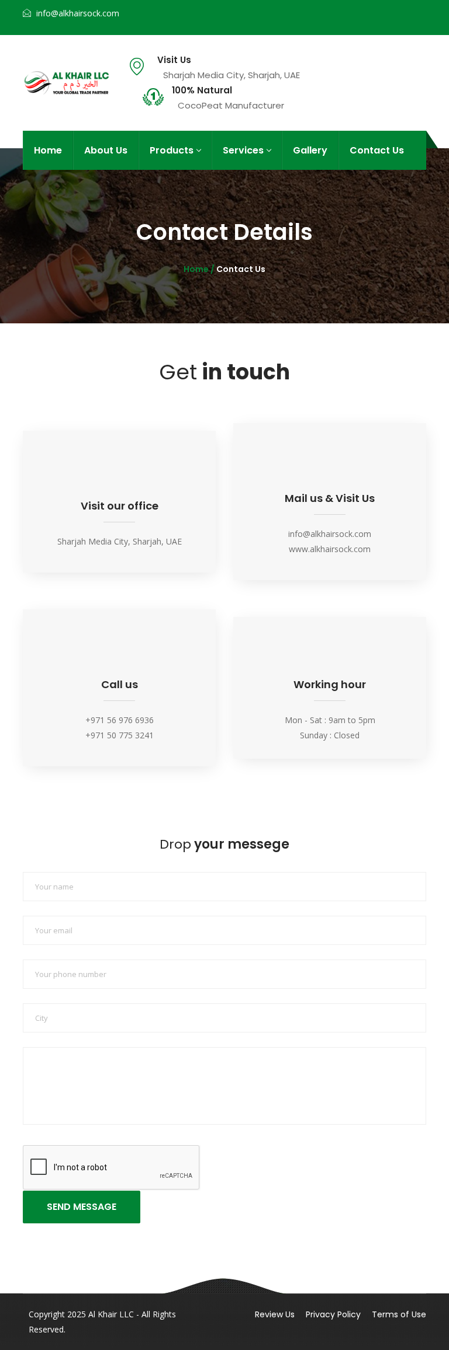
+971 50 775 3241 (119, 735)
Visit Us (174, 60)
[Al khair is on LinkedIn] (416, 9)
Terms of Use (399, 1314)
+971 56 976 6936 (119, 719)
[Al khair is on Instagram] (393, 9)
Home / (200, 269)
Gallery (310, 150)
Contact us (377, 150)
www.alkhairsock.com (330, 548)
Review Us (275, 1314)
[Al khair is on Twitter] (347, 9)
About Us (105, 150)
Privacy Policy (333, 1314)
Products (172, 150)
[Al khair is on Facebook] (325, 9)
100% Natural (202, 90)
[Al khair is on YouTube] (416, 26)
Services (243, 150)
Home (48, 150)
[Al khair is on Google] (370, 9)
